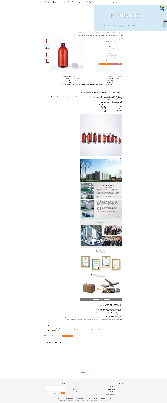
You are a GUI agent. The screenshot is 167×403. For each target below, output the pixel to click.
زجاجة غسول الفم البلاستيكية (111, 394)
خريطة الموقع (80, 398)
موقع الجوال (59, 398)
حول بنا (95, 398)
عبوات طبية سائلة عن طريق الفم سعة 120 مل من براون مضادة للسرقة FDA (93, 32)
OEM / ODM (75, 389)
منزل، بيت (112, 1)
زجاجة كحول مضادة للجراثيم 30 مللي (74, 319)
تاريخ (96, 389)
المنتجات (103, 398)
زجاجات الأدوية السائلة (112, 391)
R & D (76, 391)
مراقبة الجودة (81, 1)
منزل (110, 398)
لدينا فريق (95, 394)
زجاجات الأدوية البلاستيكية (111, 386)
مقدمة (96, 386)
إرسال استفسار (67, 335)
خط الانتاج (76, 386)
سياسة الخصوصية (69, 398)
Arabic (121, 1)
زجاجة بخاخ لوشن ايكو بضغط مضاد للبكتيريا (92, 319)
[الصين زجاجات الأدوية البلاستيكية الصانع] (50, 2)
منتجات (106, 1)
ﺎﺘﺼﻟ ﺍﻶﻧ (104, 63)
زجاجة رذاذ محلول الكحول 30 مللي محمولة (110, 319)
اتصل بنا (74, 1)
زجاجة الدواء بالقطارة (112, 389)
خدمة (96, 391)
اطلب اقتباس (67, 1)
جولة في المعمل (90, 1)
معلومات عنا (99, 1)
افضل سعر (116, 63)
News (88, 398)
